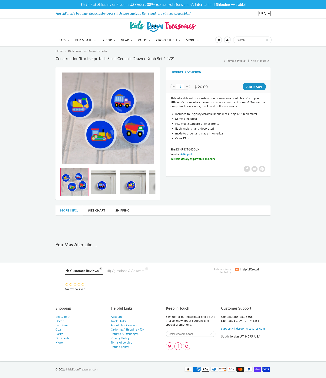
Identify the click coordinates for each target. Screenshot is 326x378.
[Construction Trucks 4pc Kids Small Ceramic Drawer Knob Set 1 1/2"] (107, 118)
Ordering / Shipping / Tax (127, 329)
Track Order (118, 321)
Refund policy (120, 346)
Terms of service (121, 342)
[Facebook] (178, 346)
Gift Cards (62, 338)
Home (59, 51)
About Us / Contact (124, 325)
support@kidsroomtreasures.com (243, 328)
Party (142, 40)
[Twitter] (169, 346)
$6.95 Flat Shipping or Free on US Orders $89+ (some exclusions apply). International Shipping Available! (163, 4)
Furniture (61, 325)
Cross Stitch (166, 40)
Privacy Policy (120, 338)
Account (116, 316)
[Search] (267, 40)
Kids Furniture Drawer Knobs (87, 51)
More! (190, 40)
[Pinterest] (186, 346)
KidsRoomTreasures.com (82, 369)
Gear (125, 40)
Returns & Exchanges (124, 333)
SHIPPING (122, 210)
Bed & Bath (83, 40)
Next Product (259, 60)
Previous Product (236, 60)
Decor (106, 40)
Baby (62, 40)
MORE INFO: (69, 210)
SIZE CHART (96, 210)
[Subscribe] (210, 334)
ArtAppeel (186, 154)
